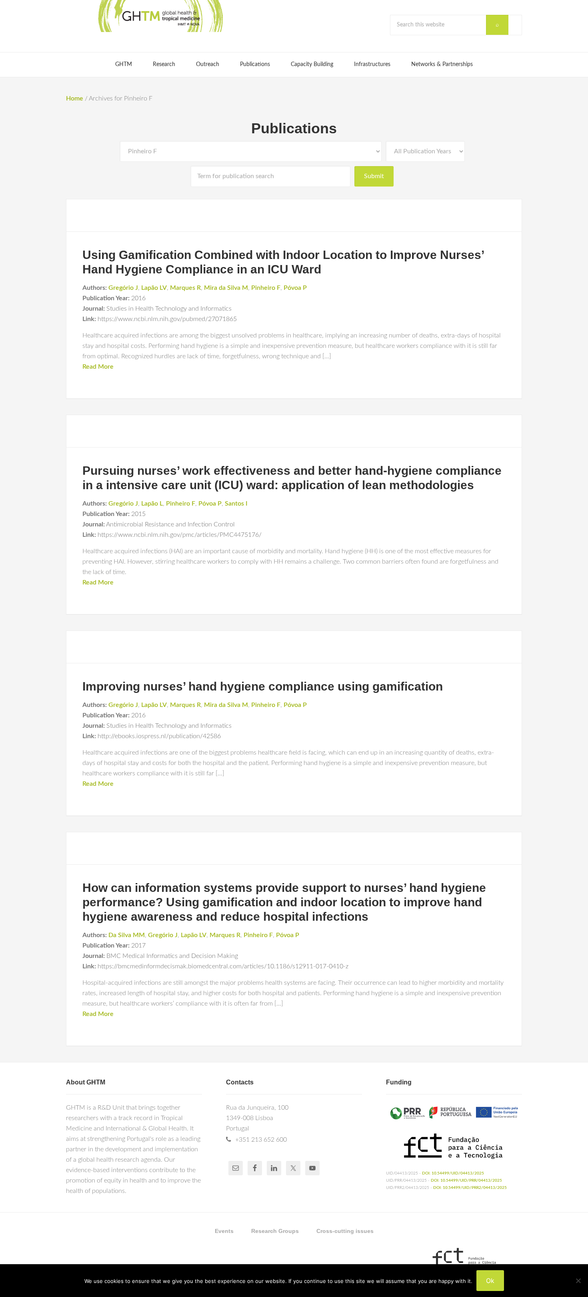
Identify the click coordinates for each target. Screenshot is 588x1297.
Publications (294, 128)
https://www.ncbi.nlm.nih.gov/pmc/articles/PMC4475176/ (180, 535)
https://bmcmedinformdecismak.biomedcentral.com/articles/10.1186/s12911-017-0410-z (223, 966)
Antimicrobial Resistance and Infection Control (170, 524)
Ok (490, 1281)
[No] (578, 1281)
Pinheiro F (265, 288)
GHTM (160, 16)
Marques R (185, 288)
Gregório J (123, 288)
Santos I (236, 503)
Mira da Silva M (226, 288)
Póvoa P (295, 288)
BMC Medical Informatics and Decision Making (172, 956)
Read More (98, 366)
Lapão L (152, 503)
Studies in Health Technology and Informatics (169, 308)
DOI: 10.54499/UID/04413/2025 (453, 1173)
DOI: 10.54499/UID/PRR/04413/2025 (466, 1181)
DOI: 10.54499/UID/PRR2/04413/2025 (470, 1188)
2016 (138, 298)
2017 (138, 945)
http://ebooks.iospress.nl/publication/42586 (159, 736)
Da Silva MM (126, 935)
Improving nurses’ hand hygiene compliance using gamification (262, 686)
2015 (138, 514)
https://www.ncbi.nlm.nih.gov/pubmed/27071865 (167, 319)
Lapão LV (154, 288)
